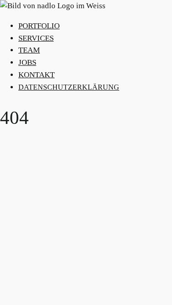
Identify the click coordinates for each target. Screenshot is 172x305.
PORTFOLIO (39, 25)
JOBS (27, 62)
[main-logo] (86, 6)
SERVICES (36, 38)
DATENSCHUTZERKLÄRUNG (68, 87)
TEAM (29, 50)
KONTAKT (36, 74)
